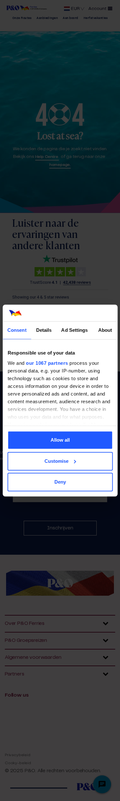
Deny (60, 482)
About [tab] (105, 330)
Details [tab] (44, 330)
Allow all (60, 440)
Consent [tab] (17, 330)
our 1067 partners (47, 363)
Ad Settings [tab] (74, 330)
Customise (56, 461)
